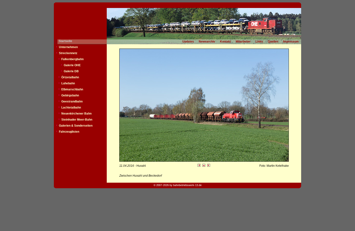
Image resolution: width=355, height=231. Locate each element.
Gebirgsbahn (70, 95)
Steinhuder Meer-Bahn (76, 119)
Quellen (273, 41)
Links (259, 41)
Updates (188, 41)
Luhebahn (68, 83)
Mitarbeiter (243, 41)
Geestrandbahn (72, 101)
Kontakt (225, 41)
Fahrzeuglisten (69, 131)
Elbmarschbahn (72, 89)
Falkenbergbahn (72, 59)
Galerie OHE (72, 65)
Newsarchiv (207, 41)
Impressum (291, 41)
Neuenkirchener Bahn (76, 113)
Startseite (65, 41)
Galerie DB (71, 71)
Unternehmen (68, 47)
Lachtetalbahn (71, 107)
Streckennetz (68, 53)
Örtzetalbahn (70, 77)
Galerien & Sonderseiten (75, 125)
